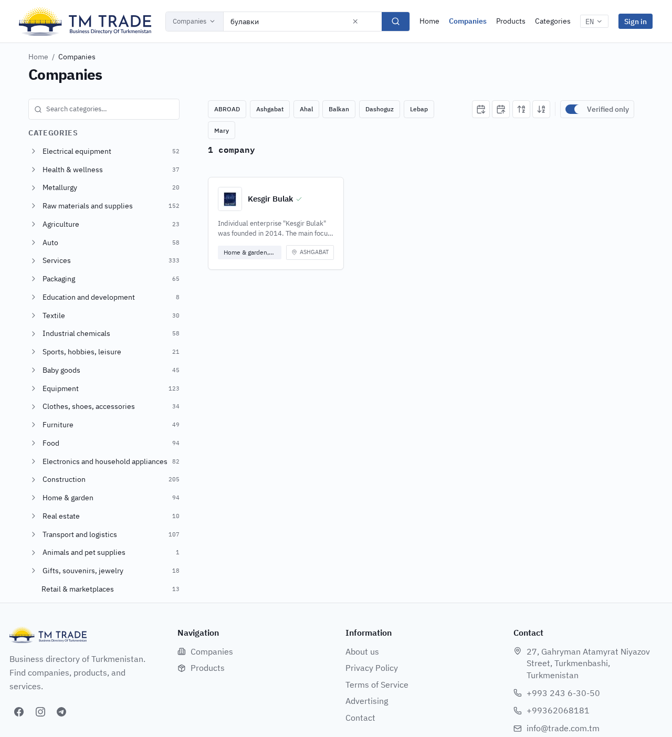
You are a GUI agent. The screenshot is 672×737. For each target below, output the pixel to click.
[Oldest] (501, 109)
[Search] (396, 21)
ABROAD (227, 109)
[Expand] (33, 151)
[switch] (573, 109)
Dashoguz (379, 109)
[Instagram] (40, 711)
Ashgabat (270, 109)
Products (511, 21)
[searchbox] (104, 109)
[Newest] (481, 109)
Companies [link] (77, 56)
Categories (553, 21)
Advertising (366, 701)
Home (429, 21)
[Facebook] (18, 711)
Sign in (635, 21)
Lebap (419, 109)
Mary (221, 130)
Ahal (306, 109)
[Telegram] (61, 711)
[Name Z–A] (541, 109)
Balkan (339, 109)
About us (362, 651)
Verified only (608, 109)
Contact (360, 717)
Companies (189, 21)
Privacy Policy (371, 667)
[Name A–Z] (521, 109)
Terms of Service (376, 684)
